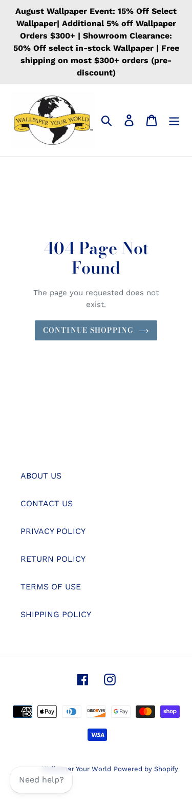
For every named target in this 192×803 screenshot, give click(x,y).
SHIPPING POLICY (55, 614)
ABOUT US (40, 476)
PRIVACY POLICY (53, 531)
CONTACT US (46, 503)
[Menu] (174, 120)
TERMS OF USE (50, 586)
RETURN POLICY (53, 559)
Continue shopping (88, 330)
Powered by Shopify (146, 769)
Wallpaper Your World (76, 769)
